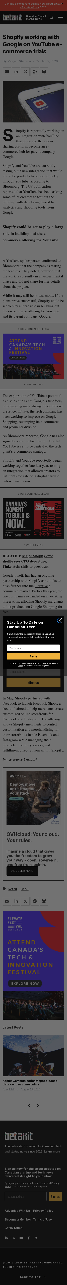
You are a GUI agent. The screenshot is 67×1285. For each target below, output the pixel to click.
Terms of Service (41, 663)
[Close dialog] (59, 620)
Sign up (33, 656)
